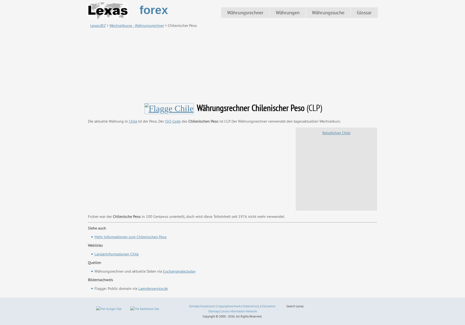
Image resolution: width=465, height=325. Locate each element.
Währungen (288, 12)
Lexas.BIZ (98, 25)
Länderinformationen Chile (116, 254)
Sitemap (213, 311)
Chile (133, 121)
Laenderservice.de (153, 288)
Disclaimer (269, 306)
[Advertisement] (232, 65)
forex (154, 10)
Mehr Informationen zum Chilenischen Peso (130, 236)
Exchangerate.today (179, 271)
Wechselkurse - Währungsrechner (136, 25)
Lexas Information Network (239, 311)
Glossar (364, 12)
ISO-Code (173, 121)
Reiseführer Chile (336, 132)
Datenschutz (251, 306)
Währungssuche (328, 12)
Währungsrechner (245, 12)
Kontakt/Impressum (202, 306)
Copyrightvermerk (229, 306)
